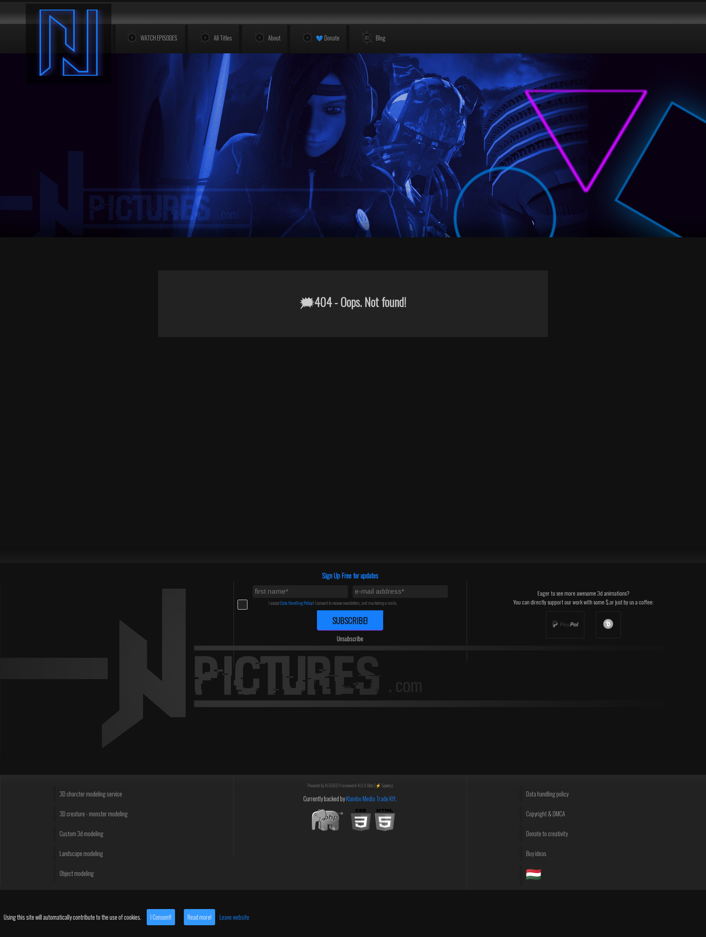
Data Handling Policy (296, 603)
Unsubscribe (350, 638)
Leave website (234, 917)
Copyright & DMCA (545, 813)
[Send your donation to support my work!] (565, 625)
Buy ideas (536, 853)
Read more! (199, 917)
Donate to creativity (547, 833)
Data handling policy (547, 793)
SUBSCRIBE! (350, 620)
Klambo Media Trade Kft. (371, 798)
